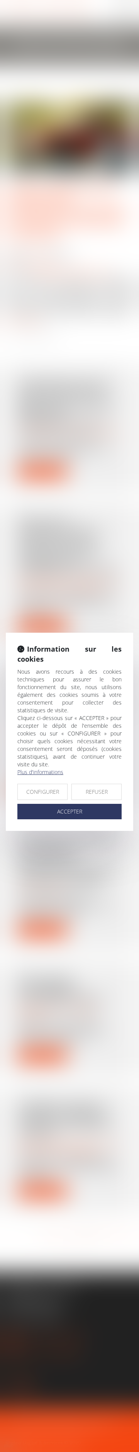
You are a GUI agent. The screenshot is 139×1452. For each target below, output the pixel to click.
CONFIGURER (42, 791)
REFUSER (97, 791)
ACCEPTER (69, 811)
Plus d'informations (40, 772)
